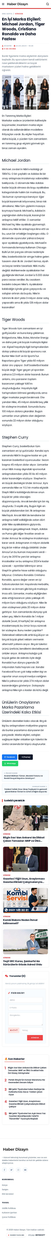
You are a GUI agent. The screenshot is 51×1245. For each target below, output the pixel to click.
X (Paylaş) (26, 757)
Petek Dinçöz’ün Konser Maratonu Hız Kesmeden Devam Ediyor (27, 1081)
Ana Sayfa (7, 14)
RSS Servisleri (7, 1194)
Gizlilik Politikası (9, 1208)
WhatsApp (11, 763)
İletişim (5, 1189)
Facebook (11, 757)
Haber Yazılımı (17, 1235)
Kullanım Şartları (9, 1212)
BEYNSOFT (40, 1235)
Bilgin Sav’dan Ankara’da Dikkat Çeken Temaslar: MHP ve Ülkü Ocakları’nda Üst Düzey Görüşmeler (27, 1070)
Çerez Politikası (9, 1217)
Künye (4, 1185)
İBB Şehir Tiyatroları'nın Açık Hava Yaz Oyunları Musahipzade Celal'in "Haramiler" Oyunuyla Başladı (27, 1116)
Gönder (35, 1038)
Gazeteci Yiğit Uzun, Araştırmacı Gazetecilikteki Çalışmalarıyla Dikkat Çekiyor (27, 1104)
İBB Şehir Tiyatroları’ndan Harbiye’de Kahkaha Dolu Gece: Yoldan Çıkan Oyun (27, 1092)
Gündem (19, 14)
